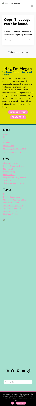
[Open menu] (32, 6)
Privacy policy (20, 403)
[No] (33, 399)
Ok (13, 403)
